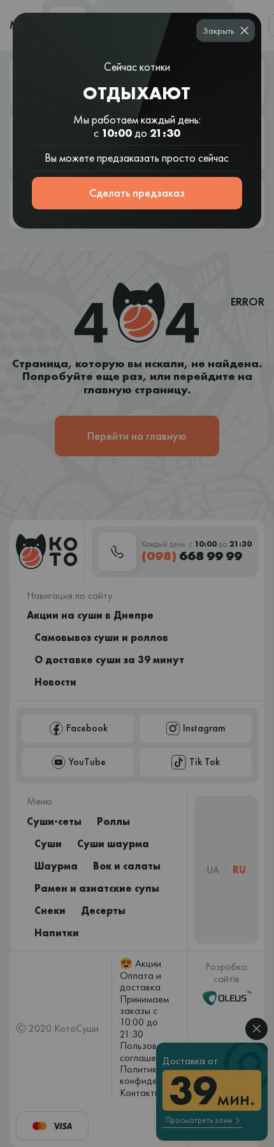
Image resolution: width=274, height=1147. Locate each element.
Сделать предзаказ (137, 192)
